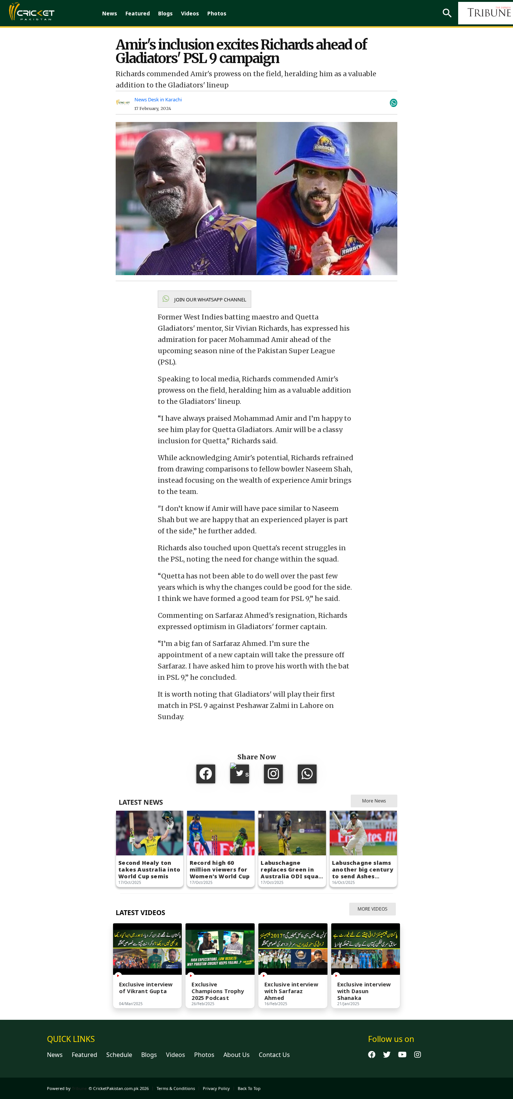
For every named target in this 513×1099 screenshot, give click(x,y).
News (109, 13)
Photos (216, 13)
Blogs (165, 13)
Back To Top (249, 1088)
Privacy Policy (216, 1088)
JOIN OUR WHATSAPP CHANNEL (209, 299)
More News (374, 801)
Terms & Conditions (176, 1088)
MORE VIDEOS (373, 909)
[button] (204, 299)
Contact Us (274, 1055)
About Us (236, 1055)
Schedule (119, 1055)
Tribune (79, 1088)
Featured (137, 13)
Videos (190, 13)
